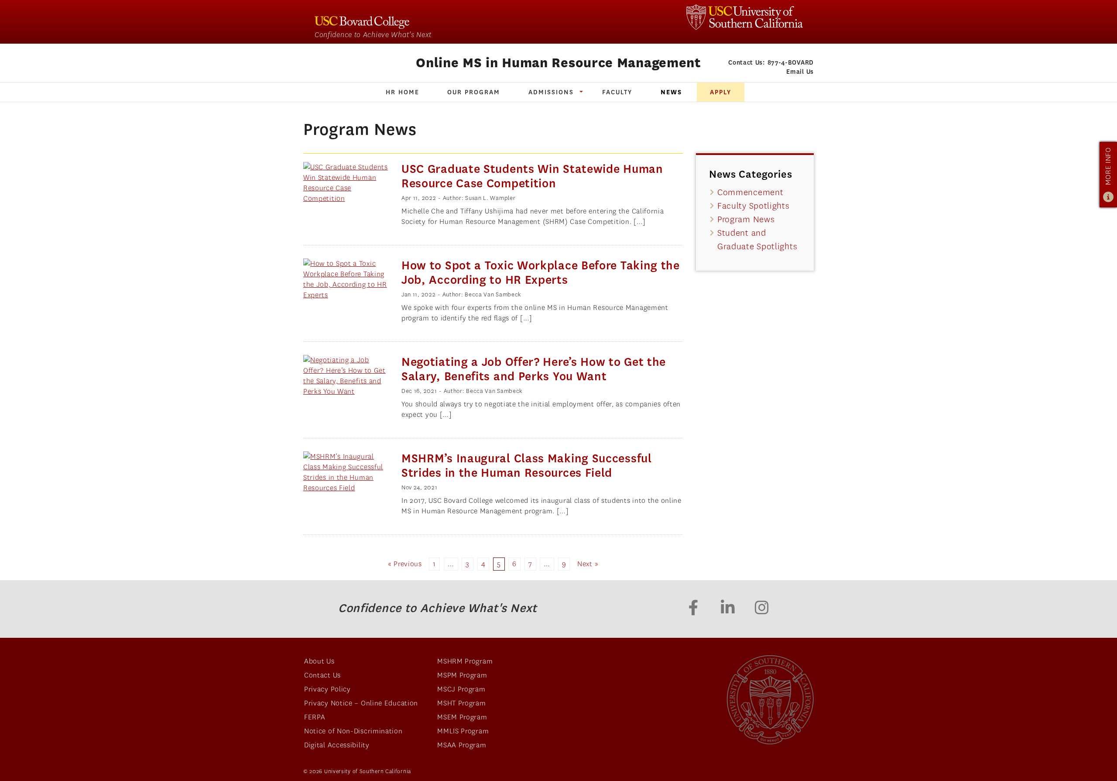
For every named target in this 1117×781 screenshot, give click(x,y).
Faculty (617, 92)
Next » (587, 563)
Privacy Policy (327, 689)
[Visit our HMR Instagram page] (762, 609)
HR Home (402, 92)
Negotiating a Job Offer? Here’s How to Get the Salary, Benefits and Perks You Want (533, 369)
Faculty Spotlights (753, 206)
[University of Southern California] (744, 17)
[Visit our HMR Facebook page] (694, 609)
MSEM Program (462, 717)
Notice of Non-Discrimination (353, 731)
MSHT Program (461, 703)
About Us (319, 661)
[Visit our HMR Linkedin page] (728, 609)
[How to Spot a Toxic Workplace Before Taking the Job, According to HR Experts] (345, 279)
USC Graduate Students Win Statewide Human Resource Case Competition (532, 176)
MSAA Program (461, 745)
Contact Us (322, 675)
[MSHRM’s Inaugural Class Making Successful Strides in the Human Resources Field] (345, 472)
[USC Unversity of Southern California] (770, 699)
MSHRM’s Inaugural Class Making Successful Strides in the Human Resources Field (526, 465)
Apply (720, 92)
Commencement (750, 192)
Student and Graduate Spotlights (757, 239)
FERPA (315, 717)
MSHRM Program (465, 661)
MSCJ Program (461, 689)
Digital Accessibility (337, 745)
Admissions (551, 92)
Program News (745, 219)
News (671, 92)
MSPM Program (462, 675)
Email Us (800, 72)
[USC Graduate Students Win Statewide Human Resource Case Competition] (345, 183)
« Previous (405, 563)
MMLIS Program (463, 731)
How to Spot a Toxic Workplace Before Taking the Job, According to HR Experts (540, 272)
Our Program (473, 92)
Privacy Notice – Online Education (361, 703)
